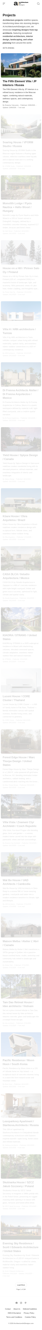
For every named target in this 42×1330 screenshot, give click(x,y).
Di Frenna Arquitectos (12, 418)
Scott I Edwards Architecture (14, 1271)
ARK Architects (10, 353)
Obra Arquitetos (10, 537)
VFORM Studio (10, 166)
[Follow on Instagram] (21, 1303)
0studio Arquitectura (11, 598)
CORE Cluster (9, 720)
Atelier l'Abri (9, 965)
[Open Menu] (4, 3)
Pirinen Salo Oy (10, 292)
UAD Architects (10, 904)
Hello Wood (8, 231)
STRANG (8, 659)
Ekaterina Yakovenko (12, 105)
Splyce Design (9, 479)
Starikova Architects (11, 1145)
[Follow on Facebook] (17, 1303)
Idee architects (10, 1023)
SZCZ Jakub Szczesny (12, 1206)
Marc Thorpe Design (11, 785)
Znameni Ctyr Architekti (12, 843)
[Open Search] (38, 3)
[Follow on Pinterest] (26, 1303)
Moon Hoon (8, 1084)
